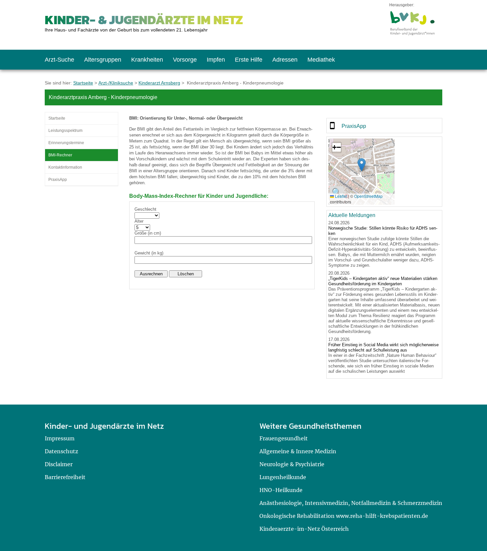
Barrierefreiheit (65, 477)
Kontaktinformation (65, 167)
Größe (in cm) (148, 233)
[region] (384, 125)
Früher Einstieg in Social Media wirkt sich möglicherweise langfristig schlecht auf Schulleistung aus (383, 347)
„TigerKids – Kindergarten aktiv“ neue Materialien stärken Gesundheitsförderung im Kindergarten (382, 281)
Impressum (60, 438)
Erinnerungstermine (66, 142)
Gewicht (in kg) (149, 252)
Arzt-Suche (59, 59)
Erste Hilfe (248, 59)
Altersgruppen (102, 59)
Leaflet (340, 196)
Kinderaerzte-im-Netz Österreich (304, 528)
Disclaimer (59, 464)
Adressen (285, 59)
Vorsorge (185, 59)
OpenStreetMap (368, 196)
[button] (361, 165)
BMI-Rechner (60, 155)
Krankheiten (147, 59)
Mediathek (321, 59)
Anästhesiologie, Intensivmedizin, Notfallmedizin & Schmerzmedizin (350, 503)
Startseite (83, 82)
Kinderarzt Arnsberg (159, 82)
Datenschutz (61, 451)
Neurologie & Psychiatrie (291, 464)
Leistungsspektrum (65, 130)
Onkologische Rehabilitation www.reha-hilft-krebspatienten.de (343, 516)
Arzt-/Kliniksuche (115, 82)
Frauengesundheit (283, 438)
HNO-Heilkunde (280, 490)
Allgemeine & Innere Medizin (297, 451)
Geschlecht (145, 209)
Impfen (216, 59)
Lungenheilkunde (282, 477)
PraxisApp (57, 179)
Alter (139, 221)
